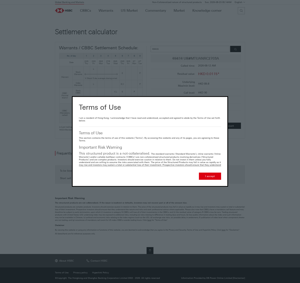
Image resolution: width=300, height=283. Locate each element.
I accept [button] (210, 176)
